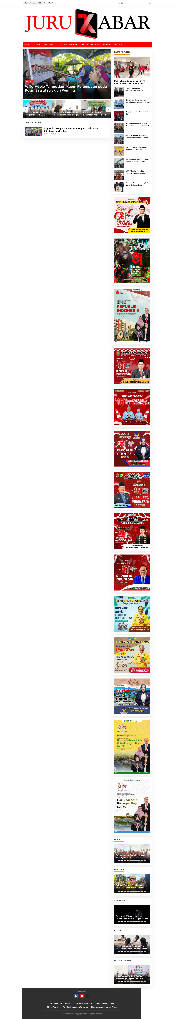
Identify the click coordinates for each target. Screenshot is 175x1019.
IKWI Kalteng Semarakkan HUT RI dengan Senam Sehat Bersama (129, 82)
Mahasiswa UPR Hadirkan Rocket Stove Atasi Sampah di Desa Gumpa (138, 137)
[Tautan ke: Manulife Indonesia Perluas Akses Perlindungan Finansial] (119, 127)
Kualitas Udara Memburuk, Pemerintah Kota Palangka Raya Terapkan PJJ (37, 113)
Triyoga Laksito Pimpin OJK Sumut (137, 113)
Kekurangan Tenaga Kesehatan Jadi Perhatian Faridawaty (66, 113)
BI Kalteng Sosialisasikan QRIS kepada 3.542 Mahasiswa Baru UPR (138, 101)
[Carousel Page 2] (122, 860)
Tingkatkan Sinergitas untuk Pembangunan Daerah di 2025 (130, 887)
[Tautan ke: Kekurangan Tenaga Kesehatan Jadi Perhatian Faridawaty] (67, 109)
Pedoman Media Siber (105, 1003)
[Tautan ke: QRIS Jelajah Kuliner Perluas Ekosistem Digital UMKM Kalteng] (119, 163)
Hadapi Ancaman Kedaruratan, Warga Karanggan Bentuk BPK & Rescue (136, 89)
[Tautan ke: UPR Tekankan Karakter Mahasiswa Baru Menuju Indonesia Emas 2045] (119, 175)
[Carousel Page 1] (119, 860)
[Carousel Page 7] (136, 860)
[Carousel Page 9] (142, 860)
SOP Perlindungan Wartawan (75, 1007)
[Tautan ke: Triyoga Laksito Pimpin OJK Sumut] (119, 115)
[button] (150, 3)
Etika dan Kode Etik (84, 1003)
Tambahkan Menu (50, 3)
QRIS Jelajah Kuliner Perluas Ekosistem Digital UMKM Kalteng (137, 160)
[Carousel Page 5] (131, 860)
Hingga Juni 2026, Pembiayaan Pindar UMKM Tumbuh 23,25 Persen (130, 977)
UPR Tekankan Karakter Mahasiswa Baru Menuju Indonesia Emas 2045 (135, 172)
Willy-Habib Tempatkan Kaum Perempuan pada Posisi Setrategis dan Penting (66, 88)
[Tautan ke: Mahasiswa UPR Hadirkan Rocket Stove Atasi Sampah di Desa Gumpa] (119, 139)
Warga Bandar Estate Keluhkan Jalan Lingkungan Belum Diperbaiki (95, 113)
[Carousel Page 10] (145, 860)
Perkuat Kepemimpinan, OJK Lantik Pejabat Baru (137, 184)
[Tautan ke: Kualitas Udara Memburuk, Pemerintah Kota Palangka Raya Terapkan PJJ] (37, 109)
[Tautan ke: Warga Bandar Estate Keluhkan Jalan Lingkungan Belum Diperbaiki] (96, 109)
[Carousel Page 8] (139, 860)
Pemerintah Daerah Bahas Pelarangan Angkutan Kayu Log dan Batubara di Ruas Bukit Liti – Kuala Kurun (131, 856)
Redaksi (68, 1003)
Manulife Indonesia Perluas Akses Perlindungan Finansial (137, 125)
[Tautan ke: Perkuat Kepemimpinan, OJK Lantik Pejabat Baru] (119, 186)
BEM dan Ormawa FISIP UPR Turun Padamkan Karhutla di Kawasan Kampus (131, 917)
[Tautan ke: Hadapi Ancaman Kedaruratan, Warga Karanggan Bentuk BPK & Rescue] (119, 92)
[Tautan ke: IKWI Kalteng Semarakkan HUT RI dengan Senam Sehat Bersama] (132, 67)
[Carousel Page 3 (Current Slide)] (125, 860)
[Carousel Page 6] (133, 860)
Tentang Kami (56, 1003)
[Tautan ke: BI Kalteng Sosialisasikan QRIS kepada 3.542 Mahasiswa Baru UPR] (119, 104)
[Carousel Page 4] (128, 860)
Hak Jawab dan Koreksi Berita (104, 1007)
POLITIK (29, 81)
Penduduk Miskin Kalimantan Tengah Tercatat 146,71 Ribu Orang (137, 148)
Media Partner (53, 1007)
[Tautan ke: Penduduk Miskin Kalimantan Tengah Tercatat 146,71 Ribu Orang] (119, 151)
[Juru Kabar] (87, 24)
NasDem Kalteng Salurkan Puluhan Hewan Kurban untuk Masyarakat (132, 947)
